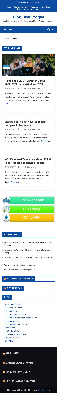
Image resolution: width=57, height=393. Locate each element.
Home (9, 7)
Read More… (46, 141)
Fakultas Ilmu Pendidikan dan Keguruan (21, 318)
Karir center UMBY (12, 338)
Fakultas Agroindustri (13, 308)
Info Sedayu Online (12, 331)
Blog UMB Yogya (28, 17)
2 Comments (31, 167)
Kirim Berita (46, 7)
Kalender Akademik (21, 7)
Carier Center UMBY (20, 362)
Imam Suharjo (10, 328)
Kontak (25, 9)
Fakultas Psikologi (12, 321)
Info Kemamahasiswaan (19, 278)
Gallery (17, 9)
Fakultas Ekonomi (12, 311)
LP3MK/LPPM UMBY (18, 371)
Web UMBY (12, 353)
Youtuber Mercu (36, 9)
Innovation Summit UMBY (15, 334)
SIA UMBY (9, 341)
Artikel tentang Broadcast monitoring (19, 265)
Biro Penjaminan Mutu (21, 381)
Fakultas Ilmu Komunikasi (15, 314)
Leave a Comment (34, 88)
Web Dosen (35, 7)
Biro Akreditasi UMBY (13, 304)
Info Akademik (14, 288)
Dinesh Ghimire (43, 390)
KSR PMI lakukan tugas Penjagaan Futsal (21, 270)
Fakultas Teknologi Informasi (17, 324)
